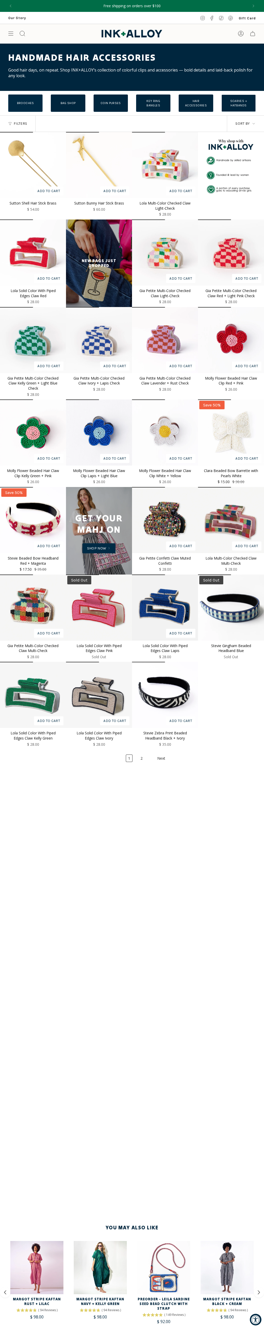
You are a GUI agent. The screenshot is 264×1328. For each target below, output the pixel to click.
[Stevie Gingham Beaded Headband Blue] (231, 608)
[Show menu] (11, 34)
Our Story (17, 17)
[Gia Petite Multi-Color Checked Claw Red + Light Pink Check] (231, 252)
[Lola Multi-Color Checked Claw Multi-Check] (231, 520)
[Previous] (10, 6)
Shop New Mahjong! (132, 5)
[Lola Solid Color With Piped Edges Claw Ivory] (99, 695)
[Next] (253, 6)
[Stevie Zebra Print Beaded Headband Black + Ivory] (165, 695)
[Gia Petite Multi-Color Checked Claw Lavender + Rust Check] (165, 340)
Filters (20, 123)
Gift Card (247, 18)
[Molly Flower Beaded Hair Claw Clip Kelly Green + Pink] (33, 432)
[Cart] (253, 34)
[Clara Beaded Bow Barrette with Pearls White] (231, 432)
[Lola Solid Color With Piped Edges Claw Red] (33, 252)
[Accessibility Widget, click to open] (255, 1319)
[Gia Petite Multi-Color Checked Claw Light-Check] (165, 252)
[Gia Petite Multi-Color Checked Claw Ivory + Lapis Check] (99, 340)
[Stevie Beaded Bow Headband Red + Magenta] (33, 520)
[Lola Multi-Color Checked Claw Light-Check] (165, 165)
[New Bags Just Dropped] (99, 263)
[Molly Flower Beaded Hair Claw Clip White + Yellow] (165, 432)
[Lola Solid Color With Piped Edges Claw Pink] (99, 608)
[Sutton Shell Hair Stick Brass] (33, 165)
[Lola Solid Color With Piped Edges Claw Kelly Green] (33, 695)
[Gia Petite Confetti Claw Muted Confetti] (165, 520)
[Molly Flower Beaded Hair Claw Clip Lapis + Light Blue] (99, 432)
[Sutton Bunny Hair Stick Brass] (99, 165)
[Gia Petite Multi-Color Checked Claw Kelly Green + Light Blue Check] (33, 340)
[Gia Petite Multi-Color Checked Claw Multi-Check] (33, 608)
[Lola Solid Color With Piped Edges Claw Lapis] (165, 608)
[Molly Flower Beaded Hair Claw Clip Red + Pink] (231, 340)
